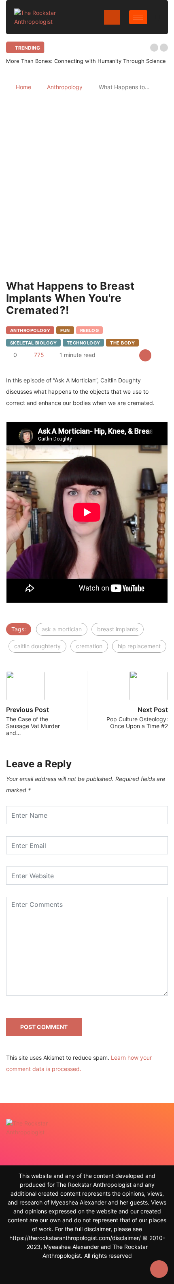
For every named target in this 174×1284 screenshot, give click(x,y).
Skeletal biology (33, 343)
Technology (83, 343)
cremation (89, 646)
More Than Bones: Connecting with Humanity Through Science (86, 61)
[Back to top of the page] (159, 1269)
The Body (122, 343)
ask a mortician (62, 629)
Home (23, 87)
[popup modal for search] (157, 17)
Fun (65, 330)
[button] (154, 48)
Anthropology (65, 87)
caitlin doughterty (37, 646)
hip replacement (139, 646)
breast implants (117, 629)
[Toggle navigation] (112, 17)
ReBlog (89, 330)
